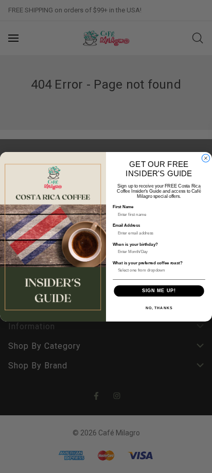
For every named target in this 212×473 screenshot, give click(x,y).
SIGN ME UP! (159, 290)
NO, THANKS (159, 308)
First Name (123, 207)
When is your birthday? (135, 244)
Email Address (126, 225)
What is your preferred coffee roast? (148, 262)
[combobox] (157, 270)
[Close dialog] (205, 158)
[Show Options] (200, 270)
